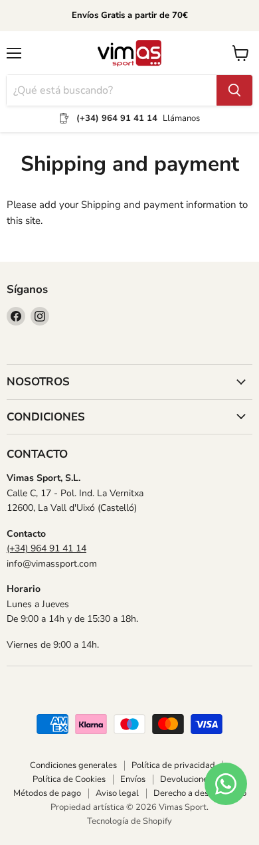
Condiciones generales (73, 765)
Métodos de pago (47, 793)
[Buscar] (234, 90)
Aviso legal (117, 793)
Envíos (132, 779)
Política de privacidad (173, 765)
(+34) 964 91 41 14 (46, 548)
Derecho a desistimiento (199, 793)
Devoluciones (186, 779)
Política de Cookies (69, 779)
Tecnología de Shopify (129, 821)
